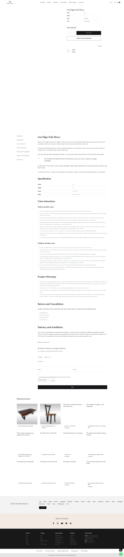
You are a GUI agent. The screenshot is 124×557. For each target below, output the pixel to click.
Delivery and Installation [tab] (23, 155)
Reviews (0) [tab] (20, 159)
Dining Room (55, 2)
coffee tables (81, 166)
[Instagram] (58, 523)
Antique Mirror (67, 454)
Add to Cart (88, 32)
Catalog (42, 533)
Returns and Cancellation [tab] (23, 151)
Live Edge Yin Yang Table (70, 483)
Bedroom (49, 2)
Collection (72, 533)
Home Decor (81, 2)
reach (76, 172)
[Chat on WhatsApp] (121, 554)
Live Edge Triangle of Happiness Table (95, 454)
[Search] (115, 2)
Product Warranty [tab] (21, 148)
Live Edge (73, 52)
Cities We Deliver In (19, 504)
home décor (101, 166)
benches (96, 166)
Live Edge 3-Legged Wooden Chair (48, 426)
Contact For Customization (83, 38)
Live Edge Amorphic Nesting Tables (25, 483)
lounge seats (90, 166)
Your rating (40, 357)
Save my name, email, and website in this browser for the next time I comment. (54, 377)
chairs (86, 166)
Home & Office (63, 2)
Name (39, 369)
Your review (40, 361)
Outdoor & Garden (72, 2)
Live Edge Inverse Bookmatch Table (48, 483)
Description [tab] (20, 136)
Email (74, 369)
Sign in (111, 2)
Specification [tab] (20, 140)
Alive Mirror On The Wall (70, 426)
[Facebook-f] (53, 523)
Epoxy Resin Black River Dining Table (25, 426)
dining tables (66, 166)
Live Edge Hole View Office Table (48, 454)
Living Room (42, 2)
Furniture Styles (58, 533)
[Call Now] (121, 550)
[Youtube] (62, 523)
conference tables (74, 166)
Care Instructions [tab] (21, 144)
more (44, 167)
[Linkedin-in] (71, 523)
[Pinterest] (66, 523)
